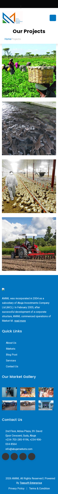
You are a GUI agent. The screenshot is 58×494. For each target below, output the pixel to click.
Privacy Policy (16, 488)
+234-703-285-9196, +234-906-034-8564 (23, 442)
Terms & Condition (39, 488)
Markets (10, 348)
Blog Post (11, 354)
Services (11, 360)
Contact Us (12, 366)
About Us (11, 342)
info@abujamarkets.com (18, 449)
